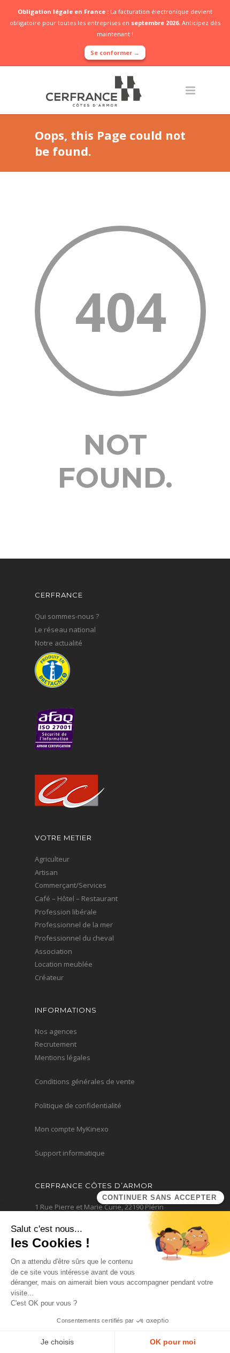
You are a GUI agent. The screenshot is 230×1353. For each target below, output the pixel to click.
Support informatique (70, 1153)
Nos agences (56, 1031)
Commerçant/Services (70, 885)
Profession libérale (66, 912)
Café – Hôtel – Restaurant (76, 898)
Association (53, 951)
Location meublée (64, 964)
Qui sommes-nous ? (67, 616)
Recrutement (55, 1044)
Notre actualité (58, 643)
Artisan (46, 872)
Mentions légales (62, 1057)
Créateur (49, 977)
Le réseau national (65, 629)
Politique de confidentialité (78, 1105)
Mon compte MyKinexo (72, 1129)
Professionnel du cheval (74, 938)
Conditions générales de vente (85, 1081)
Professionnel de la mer (74, 924)
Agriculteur (52, 859)
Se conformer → (115, 53)
